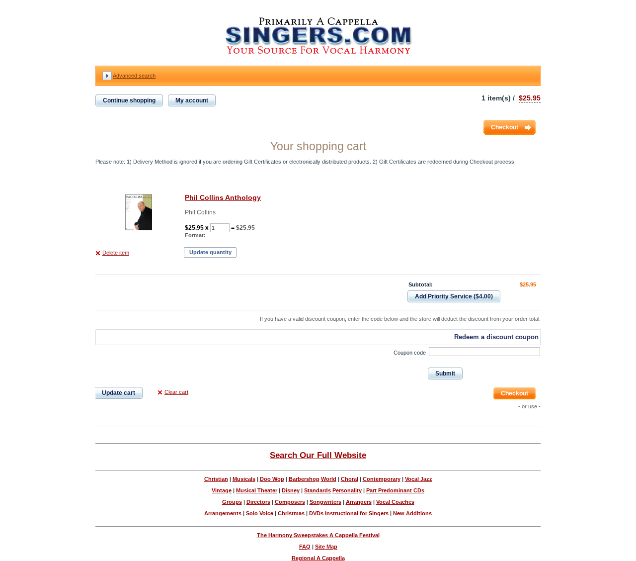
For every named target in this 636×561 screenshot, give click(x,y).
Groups (232, 502)
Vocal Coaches (395, 502)
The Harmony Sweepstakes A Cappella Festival (318, 535)
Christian (216, 479)
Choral (349, 479)
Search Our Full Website (318, 455)
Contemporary (381, 479)
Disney (291, 490)
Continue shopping (129, 100)
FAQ (305, 547)
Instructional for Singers (357, 513)
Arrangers (359, 502)
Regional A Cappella (318, 558)
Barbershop (304, 479)
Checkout (504, 127)
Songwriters (325, 502)
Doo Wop (272, 479)
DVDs (316, 513)
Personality (347, 490)
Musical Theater (256, 490)
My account (191, 100)
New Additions (412, 513)
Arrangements (222, 513)
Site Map (326, 547)
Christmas (291, 513)
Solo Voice (259, 513)
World (328, 479)
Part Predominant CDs (395, 490)
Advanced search (134, 76)
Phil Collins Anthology (223, 197)
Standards (317, 490)
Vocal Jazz (418, 479)
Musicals (244, 479)
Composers (290, 502)
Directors (258, 502)
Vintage (222, 490)
